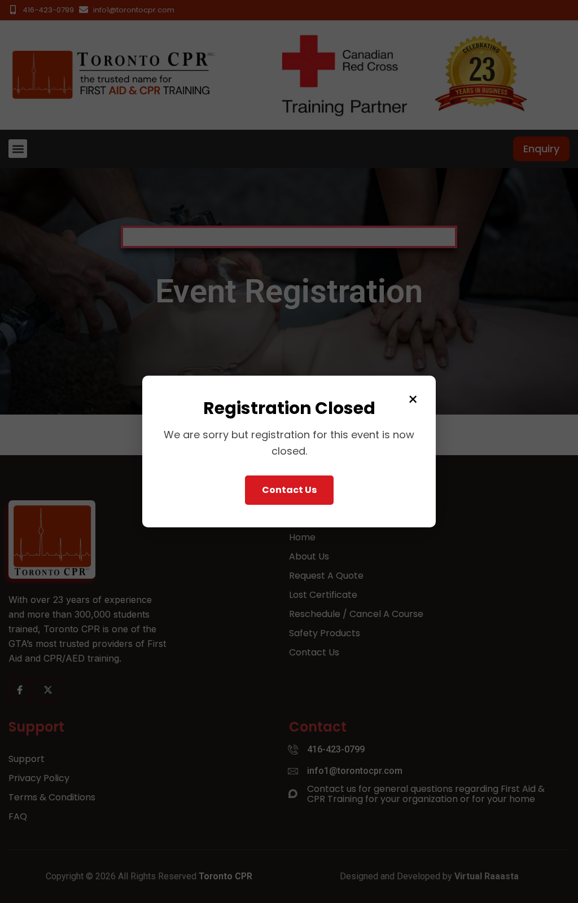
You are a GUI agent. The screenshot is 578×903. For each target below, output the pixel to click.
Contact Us (289, 489)
